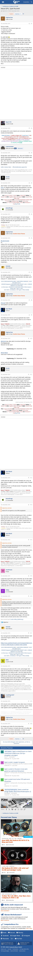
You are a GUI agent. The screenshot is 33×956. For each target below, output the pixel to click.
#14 (31, 539)
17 (4, 844)
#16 (31, 596)
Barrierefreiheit (14, 951)
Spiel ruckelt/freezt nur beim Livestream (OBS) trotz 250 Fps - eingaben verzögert (18, 753)
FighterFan (5, 11)
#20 (31, 723)
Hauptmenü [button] (3, 2)
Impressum (3, 949)
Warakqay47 (7, 793)
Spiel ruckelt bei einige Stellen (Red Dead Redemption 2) (17, 790)
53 (4, 900)
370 (4, 872)
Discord (12, 932)
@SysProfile (17, 204)
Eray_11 (6, 757)
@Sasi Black (4, 352)
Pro (15, 148)
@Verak (3, 303)
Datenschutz (22, 951)
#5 (31, 214)
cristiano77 (7, 772)
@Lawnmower (5, 241)
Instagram (27, 935)
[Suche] (31, 2)
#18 (31, 666)
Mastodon (6, 938)
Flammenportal (8, 764)
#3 (31, 152)
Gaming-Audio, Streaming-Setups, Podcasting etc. (18, 773)
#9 (31, 315)
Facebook (6, 935)
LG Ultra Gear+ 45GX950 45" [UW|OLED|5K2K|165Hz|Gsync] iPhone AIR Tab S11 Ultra (16, 287)
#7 (31, 272)
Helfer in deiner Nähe (6, 167)
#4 (31, 183)
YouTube (19, 938)
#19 (31, 701)
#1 (31, 23)
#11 (31, 374)
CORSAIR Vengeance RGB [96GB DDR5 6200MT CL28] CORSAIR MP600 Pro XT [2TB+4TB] (16, 284)
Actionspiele (12, 757)
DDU (2, 187)
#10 (31, 338)
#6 (31, 238)
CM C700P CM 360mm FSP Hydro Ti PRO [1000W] (16, 290)
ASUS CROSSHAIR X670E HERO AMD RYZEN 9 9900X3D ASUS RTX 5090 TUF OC (16, 282)
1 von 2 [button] (11, 14)
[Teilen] (29, 24)
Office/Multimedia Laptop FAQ (20, 167)
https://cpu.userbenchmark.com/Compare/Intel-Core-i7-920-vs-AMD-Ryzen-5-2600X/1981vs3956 (16, 643)
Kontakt (9, 949)
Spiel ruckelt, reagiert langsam (14, 762)
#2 (31, 128)
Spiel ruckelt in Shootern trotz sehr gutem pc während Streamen (16, 770)
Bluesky (20, 932)
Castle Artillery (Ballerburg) (16, 619)
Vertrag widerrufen (24, 949)
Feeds (4, 932)
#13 (31, 504)
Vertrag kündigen (5, 951)
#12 (31, 477)
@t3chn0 (3, 341)
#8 (31, 300)
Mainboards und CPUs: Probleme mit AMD (22, 764)
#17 (31, 633)
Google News (16, 935)
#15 (31, 576)
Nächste (17, 14)
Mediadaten (15, 949)
